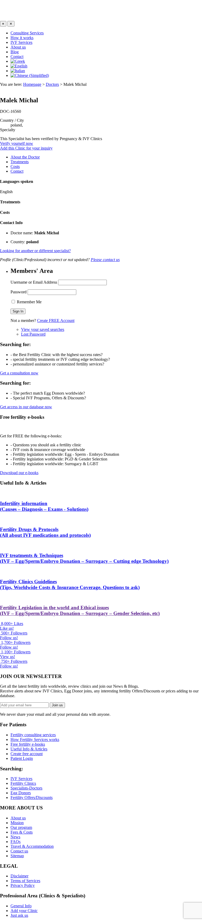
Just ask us (19, 915)
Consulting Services (27, 33)
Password (19, 292)
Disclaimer (19, 876)
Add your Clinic (24, 910)
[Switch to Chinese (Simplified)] (106, 75)
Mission (17, 822)
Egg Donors (21, 793)
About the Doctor (25, 157)
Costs (15, 166)
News (15, 837)
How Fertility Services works (35, 739)
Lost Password (33, 334)
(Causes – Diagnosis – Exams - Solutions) (44, 506)
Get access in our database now (26, 407)
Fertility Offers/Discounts (32, 797)
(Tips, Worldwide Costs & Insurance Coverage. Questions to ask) (70, 584)
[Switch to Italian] (106, 70)
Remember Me (29, 302)
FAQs (16, 841)
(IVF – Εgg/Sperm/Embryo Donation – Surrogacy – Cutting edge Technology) (84, 558)
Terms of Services (25, 880)
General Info (21, 906)
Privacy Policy (23, 885)
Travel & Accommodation (32, 846)
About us (18, 47)
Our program (21, 827)
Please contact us (105, 259)
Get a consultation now (19, 373)
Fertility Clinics (23, 783)
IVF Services (21, 42)
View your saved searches (42, 329)
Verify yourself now (16, 143)
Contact (17, 56)
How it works (22, 37)
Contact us (19, 851)
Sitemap (17, 856)
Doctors (52, 84)
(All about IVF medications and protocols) (45, 532)
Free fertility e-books (28, 744)
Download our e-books (19, 472)
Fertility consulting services (33, 735)
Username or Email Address (34, 282)
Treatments (20, 162)
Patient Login (22, 758)
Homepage (32, 84)
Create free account (27, 753)
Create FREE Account (55, 320)
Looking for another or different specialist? (35, 250)
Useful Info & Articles (29, 749)
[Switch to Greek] (106, 61)
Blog (15, 52)
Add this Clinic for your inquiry (26, 148)
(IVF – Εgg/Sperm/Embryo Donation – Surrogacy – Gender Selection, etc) (80, 610)
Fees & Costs (22, 832)
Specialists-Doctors (26, 788)
